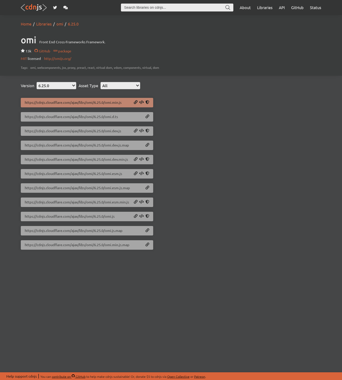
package (64, 51)
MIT (24, 58)
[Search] (227, 7)
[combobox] (56, 85)
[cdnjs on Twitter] (55, 7)
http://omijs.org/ (57, 58)
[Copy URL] (136, 102)
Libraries (265, 7)
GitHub (297, 7)
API (282, 7)
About (245, 7)
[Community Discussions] (65, 7)
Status (315, 7)
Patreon (199, 376)
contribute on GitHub (69, 376)
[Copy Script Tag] (141, 102)
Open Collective (178, 376)
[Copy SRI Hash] (147, 102)
